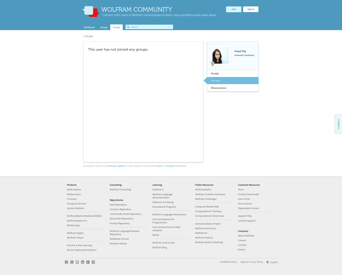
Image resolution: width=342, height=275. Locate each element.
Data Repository (118, 204)
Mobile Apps (73, 225)
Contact (242, 244)
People (88, 36)
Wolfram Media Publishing (209, 242)
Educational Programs (164, 206)
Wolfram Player (75, 237)
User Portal (244, 199)
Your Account (245, 203)
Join (234, 9)
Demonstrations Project (208, 223)
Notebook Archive (119, 238)
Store (241, 189)
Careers (242, 240)
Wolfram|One (74, 189)
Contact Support (247, 220)
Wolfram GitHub (118, 243)
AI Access (72, 199)
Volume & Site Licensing (79, 245)
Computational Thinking (208, 211)
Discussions (218, 87)
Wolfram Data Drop (205, 228)
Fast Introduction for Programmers (163, 221)
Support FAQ (244, 215)
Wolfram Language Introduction (169, 214)
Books (155, 235)
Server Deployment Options (82, 249)
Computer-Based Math (207, 206)
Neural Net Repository (121, 218)
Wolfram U (158, 189)
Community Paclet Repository (125, 213)
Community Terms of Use (175, 166)
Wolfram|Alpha (203, 189)
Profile (215, 73)
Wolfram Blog (159, 247)
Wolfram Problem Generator (210, 194)
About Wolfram (246, 235)
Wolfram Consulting (120, 189)
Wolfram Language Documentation (162, 196)
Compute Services (76, 203)
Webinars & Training (162, 202)
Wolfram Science (204, 237)
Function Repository (120, 209)
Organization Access (248, 208)
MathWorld (201, 233)
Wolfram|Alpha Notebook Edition (84, 215)
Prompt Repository (120, 223)
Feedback (338, 124)
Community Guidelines (116, 166)
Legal (243, 261)
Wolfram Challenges (206, 199)
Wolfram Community (163, 242)
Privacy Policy (255, 261)
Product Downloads (248, 194)
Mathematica (74, 194)
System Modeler (75, 208)
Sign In (250, 9)
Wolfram (232, 261)
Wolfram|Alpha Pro (77, 220)
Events (241, 249)
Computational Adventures (209, 215)
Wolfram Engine (75, 233)
